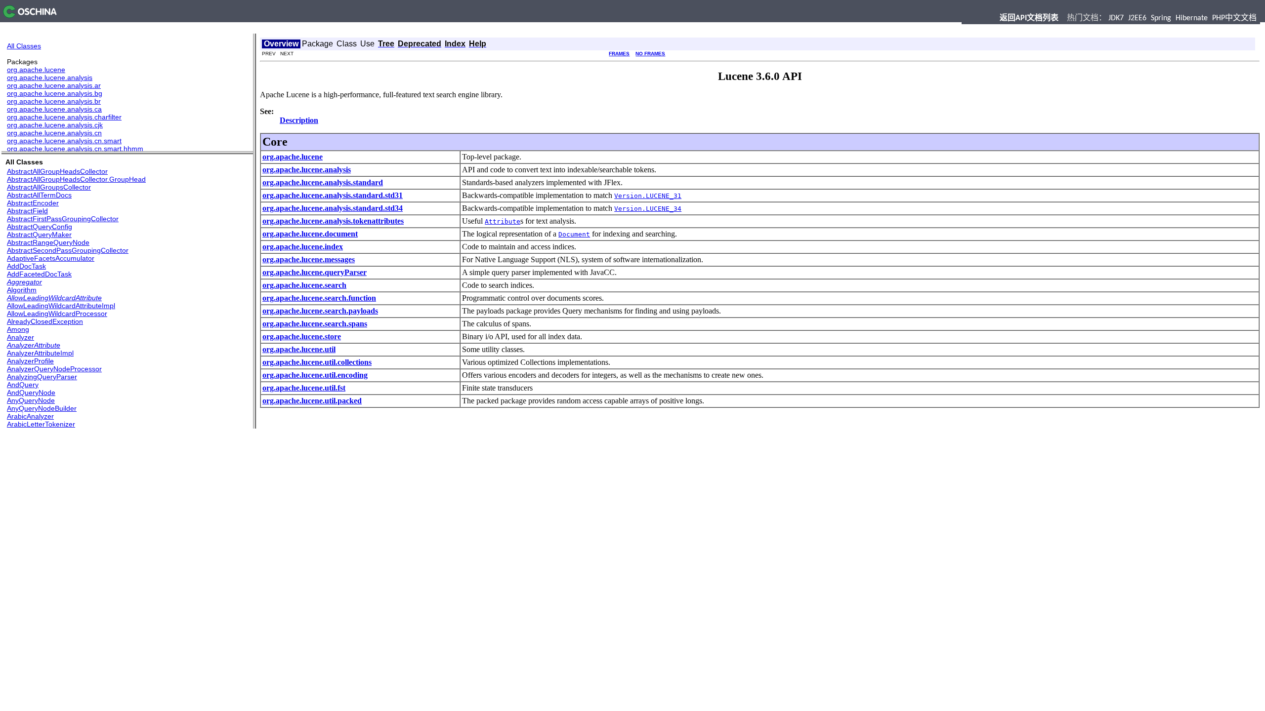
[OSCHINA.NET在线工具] (28, 15)
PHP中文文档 (1234, 18)
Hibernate (1192, 18)
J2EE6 (1137, 18)
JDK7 (1116, 18)
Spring (1161, 18)
